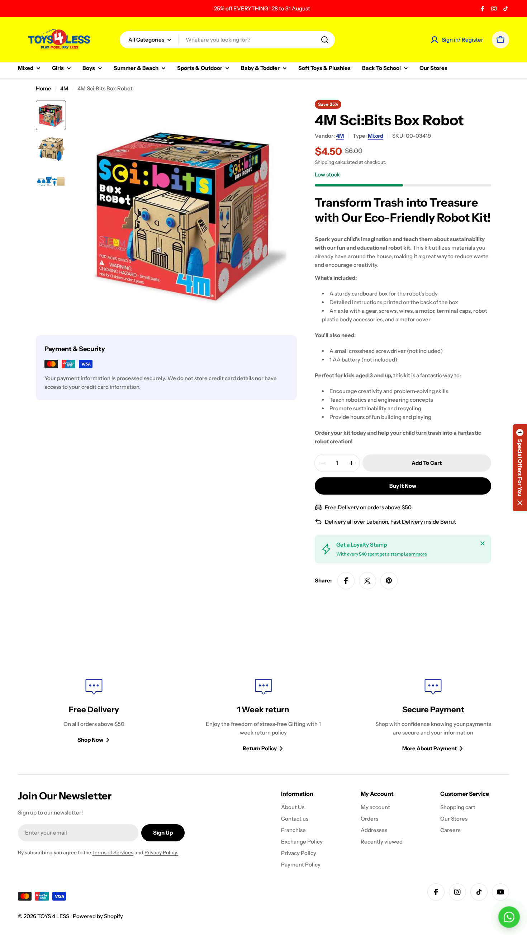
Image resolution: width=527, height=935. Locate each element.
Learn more (415, 554)
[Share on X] (367, 580)
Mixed (375, 135)
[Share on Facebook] (346, 580)
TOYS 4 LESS (53, 916)
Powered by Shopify (98, 916)
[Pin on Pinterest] (389, 580)
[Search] (325, 40)
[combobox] (227, 39)
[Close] (482, 543)
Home (43, 88)
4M (64, 88)
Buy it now (402, 485)
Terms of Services (112, 852)
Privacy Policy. (161, 852)
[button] (520, 467)
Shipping (324, 162)
